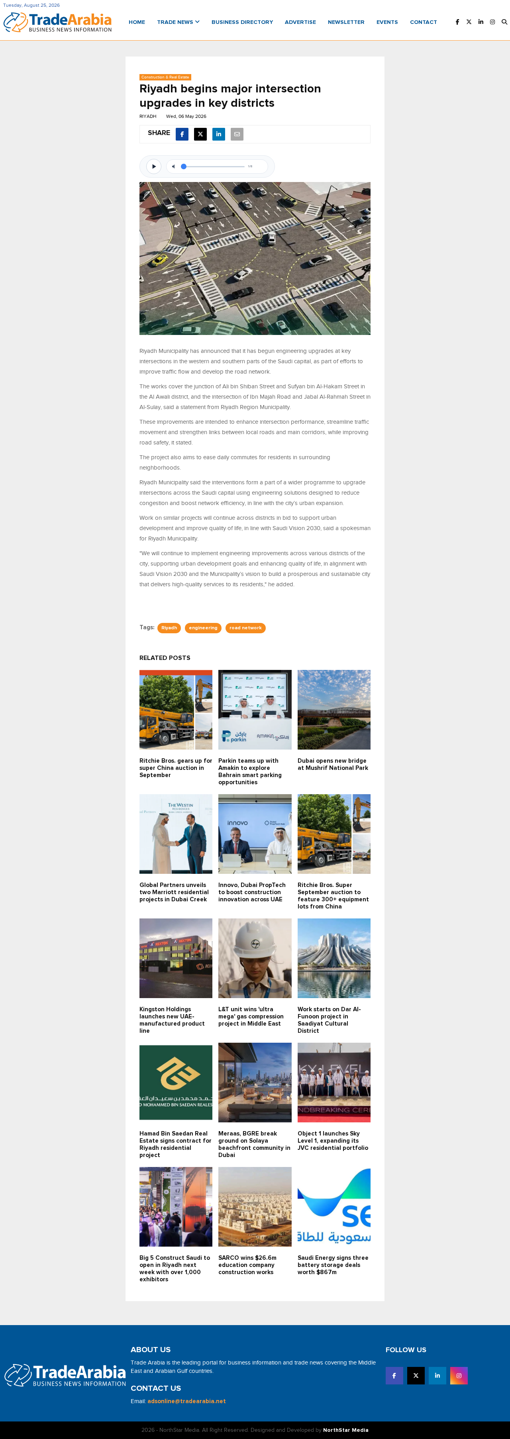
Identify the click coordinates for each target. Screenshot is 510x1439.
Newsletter (346, 22)
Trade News (176, 22)
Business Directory (242, 22)
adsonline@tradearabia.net (186, 1401)
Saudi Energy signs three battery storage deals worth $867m (333, 1265)
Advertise (300, 22)
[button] (504, 22)
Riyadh (169, 628)
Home (137, 22)
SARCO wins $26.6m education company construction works (247, 1265)
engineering (203, 628)
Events (387, 22)
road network (246, 628)
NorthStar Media (346, 1430)
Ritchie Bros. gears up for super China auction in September (175, 768)
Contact (423, 22)
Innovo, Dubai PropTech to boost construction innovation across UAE (252, 892)
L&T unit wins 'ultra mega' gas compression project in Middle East (251, 1016)
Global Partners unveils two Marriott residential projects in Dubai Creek (174, 892)
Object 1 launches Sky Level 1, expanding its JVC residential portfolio (333, 1141)
